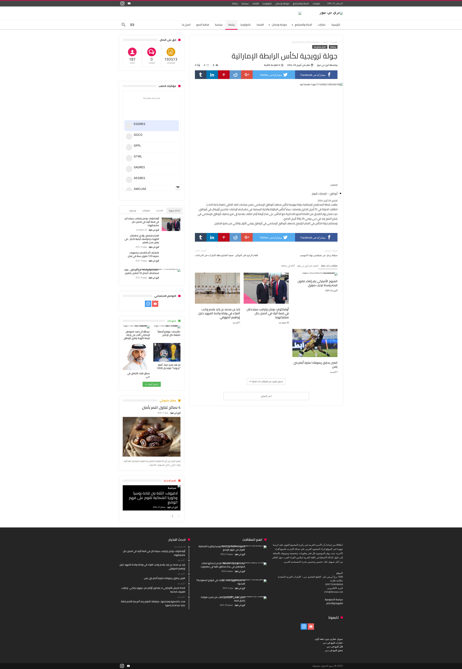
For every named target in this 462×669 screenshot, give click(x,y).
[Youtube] (129, 3)
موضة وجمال (282, 3)
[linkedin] (212, 74)
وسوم (132, 210)
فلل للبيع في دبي (335, 646)
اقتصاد (255, 3)
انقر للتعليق (266, 396)
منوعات (316, 3)
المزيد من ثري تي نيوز (307, 266)
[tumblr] (200, 74)
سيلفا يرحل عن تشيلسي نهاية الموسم (318, 253)
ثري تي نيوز (323, 65)
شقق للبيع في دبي (334, 650)
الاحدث (159, 210)
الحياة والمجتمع (301, 3)
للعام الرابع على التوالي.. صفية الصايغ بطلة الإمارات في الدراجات (226, 253)
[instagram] (122, 3)
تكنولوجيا (267, 3)
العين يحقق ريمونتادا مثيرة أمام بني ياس (315, 365)
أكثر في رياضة (288, 266)
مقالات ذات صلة (329, 266)
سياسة (245, 3)
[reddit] (235, 74)
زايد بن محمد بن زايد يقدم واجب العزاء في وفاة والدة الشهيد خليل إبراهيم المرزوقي (219, 313)
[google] (247, 74)
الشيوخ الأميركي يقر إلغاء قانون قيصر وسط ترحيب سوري (317, 283)
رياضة (235, 3)
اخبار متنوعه (320, 47)
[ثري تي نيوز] (331, 11)
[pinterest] (224, 74)
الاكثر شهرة (174, 210)
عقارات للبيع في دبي (333, 642)
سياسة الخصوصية (334, 599)
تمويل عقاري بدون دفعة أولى (329, 639)
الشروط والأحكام (334, 603)
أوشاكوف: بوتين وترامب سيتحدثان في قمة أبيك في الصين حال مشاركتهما (268, 313)
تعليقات (146, 210)
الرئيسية (334, 42)
